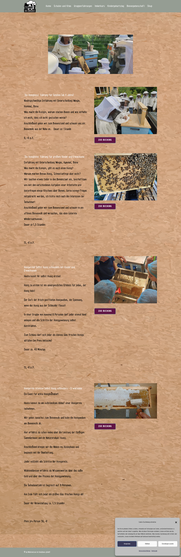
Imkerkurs (100, 6)
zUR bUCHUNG (105, 140)
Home (48, 6)
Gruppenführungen (83, 6)
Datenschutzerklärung (144, 551)
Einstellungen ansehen (168, 544)
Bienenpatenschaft (136, 6)
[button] (176, 522)
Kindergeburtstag (115, 6)
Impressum (154, 551)
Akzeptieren (127, 544)
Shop (149, 6)
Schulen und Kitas (62, 6)
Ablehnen (147, 544)
